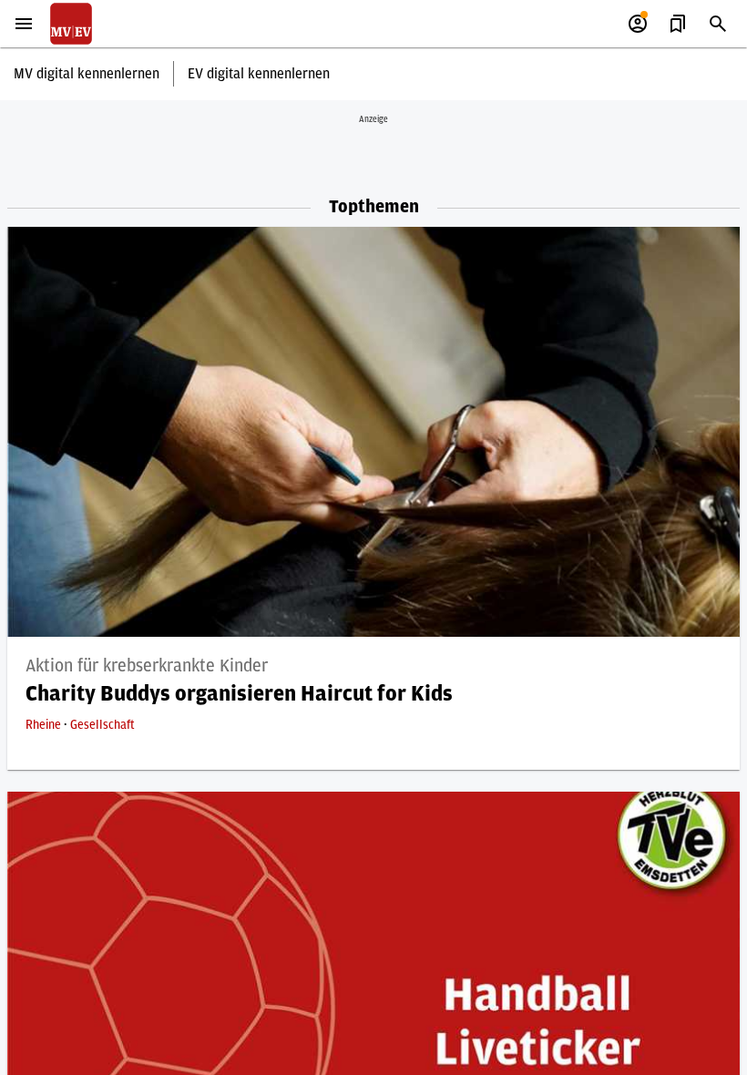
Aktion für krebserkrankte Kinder (147, 666)
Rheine (45, 725)
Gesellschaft (102, 725)
